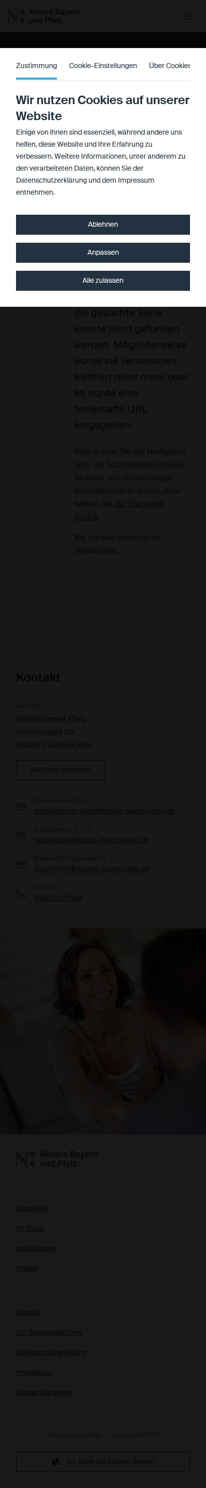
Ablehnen (103, 224)
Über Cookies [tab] (170, 66)
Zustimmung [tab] (36, 66)
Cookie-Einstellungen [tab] (103, 66)
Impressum (136, 180)
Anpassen (103, 252)
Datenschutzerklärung (51, 180)
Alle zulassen (103, 280)
